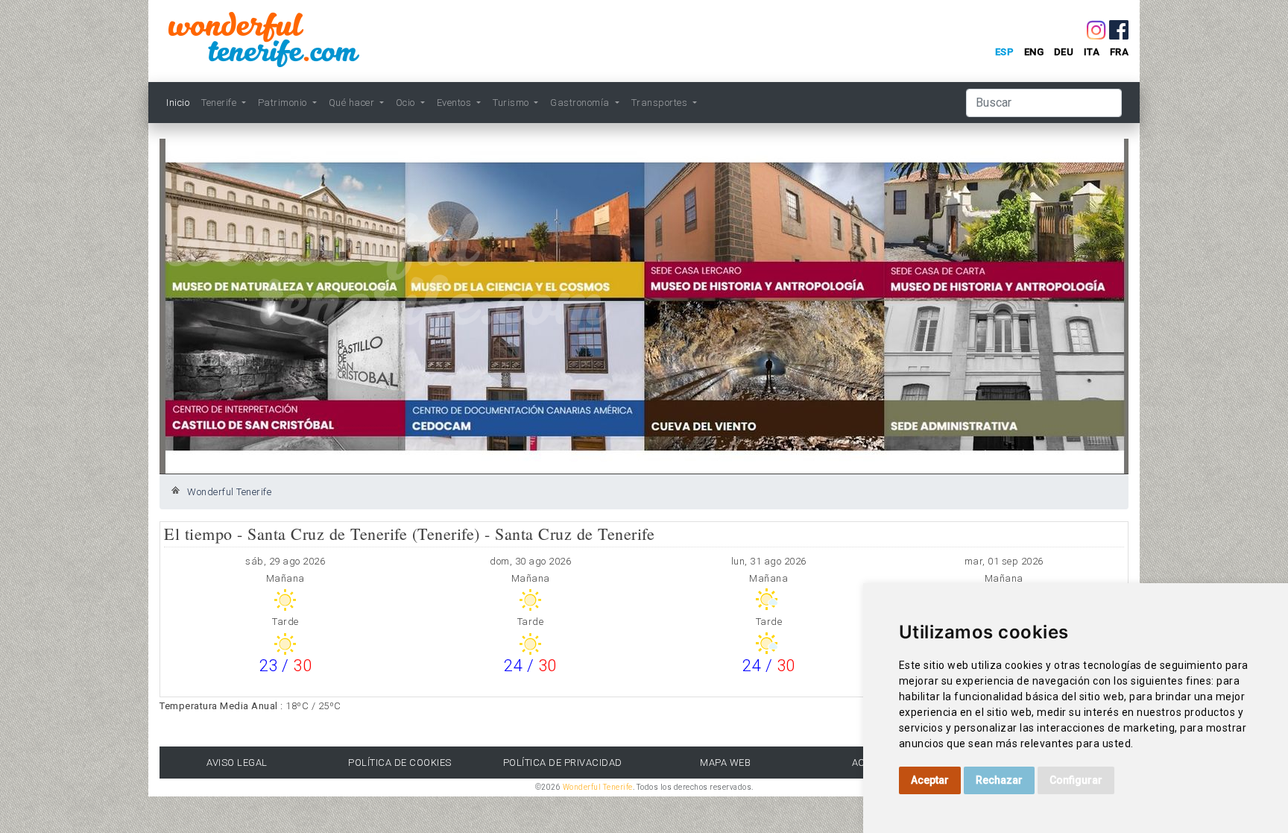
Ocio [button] (407, 102)
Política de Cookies (400, 762)
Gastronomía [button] (581, 102)
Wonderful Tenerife (229, 491)
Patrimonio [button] (284, 102)
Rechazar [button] (999, 780)
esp (1004, 51)
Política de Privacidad (562, 762)
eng (1034, 51)
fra (1119, 51)
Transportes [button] (660, 102)
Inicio (177, 102)
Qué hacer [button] (353, 102)
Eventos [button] (455, 102)
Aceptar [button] (930, 780)
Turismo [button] (512, 102)
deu (1064, 51)
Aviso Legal (237, 762)
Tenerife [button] (220, 102)
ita (1092, 51)
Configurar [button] (1075, 780)
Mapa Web (725, 762)
